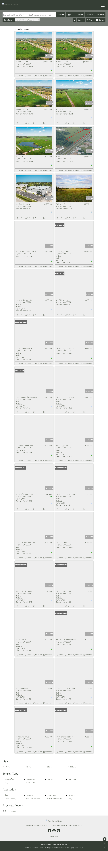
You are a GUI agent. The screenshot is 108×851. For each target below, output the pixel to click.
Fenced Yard (51, 795)
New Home (72, 779)
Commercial (30, 779)
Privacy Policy (54, 836)
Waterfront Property (54, 799)
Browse (11, 811)
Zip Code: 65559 (32, 20)
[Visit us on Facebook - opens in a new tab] (104, 839)
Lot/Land (50, 779)
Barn (6, 795)
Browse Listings (78, 847)
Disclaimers (60, 847)
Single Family (9, 783)
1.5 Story (29, 767)
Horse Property (10, 799)
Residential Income (33, 783)
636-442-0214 (77, 825)
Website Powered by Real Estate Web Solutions (54, 844)
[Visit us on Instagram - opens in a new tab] (104, 843)
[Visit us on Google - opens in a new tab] (104, 847)
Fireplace (71, 795)
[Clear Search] (74, 20)
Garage (70, 799)
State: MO (19, 20)
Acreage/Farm (10, 779)
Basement (29, 795)
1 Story (7, 766)
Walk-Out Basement (33, 799)
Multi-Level (72, 767)
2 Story (49, 767)
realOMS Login (69, 847)
